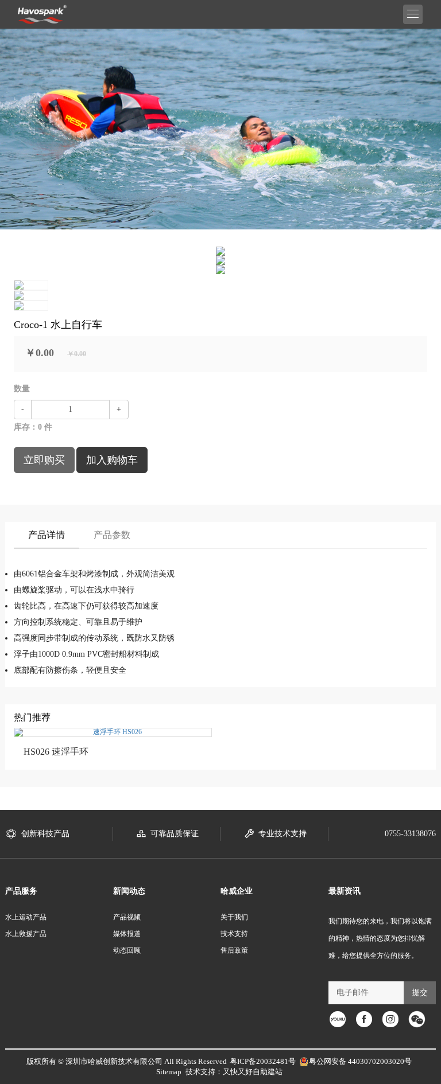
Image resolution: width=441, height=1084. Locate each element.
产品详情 (46, 535)
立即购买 (44, 460)
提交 (420, 992)
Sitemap (168, 1071)
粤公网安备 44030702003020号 (360, 1061)
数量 (22, 388)
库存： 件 (33, 427)
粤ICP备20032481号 (263, 1061)
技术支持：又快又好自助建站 (234, 1071)
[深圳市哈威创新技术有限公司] (42, 14)
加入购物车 (112, 460)
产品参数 (112, 535)
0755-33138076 (410, 833)
